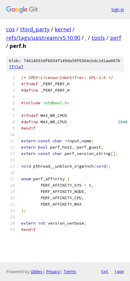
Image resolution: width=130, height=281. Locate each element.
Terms (69, 271)
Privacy (53, 271)
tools (98, 37)
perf (115, 37)
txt (104, 271)
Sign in (117, 9)
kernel (63, 29)
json (119, 271)
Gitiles (36, 271)
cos (10, 29)
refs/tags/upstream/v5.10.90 (43, 37)
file (16, 66)
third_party (35, 29)
